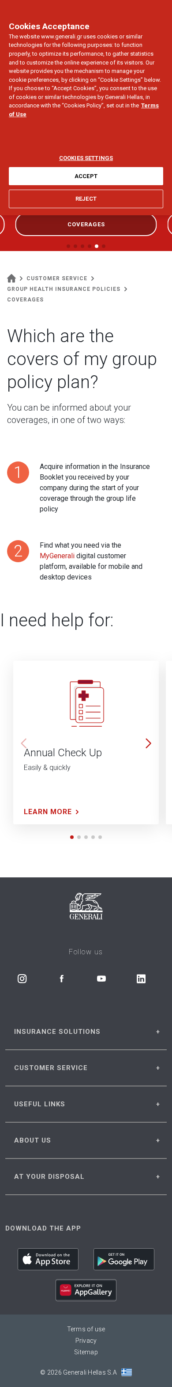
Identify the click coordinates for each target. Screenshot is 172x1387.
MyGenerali (57, 556)
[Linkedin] (141, 979)
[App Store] (48, 1259)
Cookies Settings (86, 158)
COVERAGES (86, 224)
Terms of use (86, 1329)
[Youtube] (101, 979)
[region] (86, 107)
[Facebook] (62, 979)
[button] (148, 743)
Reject (86, 198)
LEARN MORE (48, 812)
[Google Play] (123, 1259)
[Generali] (86, 907)
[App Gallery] (86, 1290)
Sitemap (86, 1352)
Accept (86, 176)
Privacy (86, 1340)
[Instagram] (22, 979)
